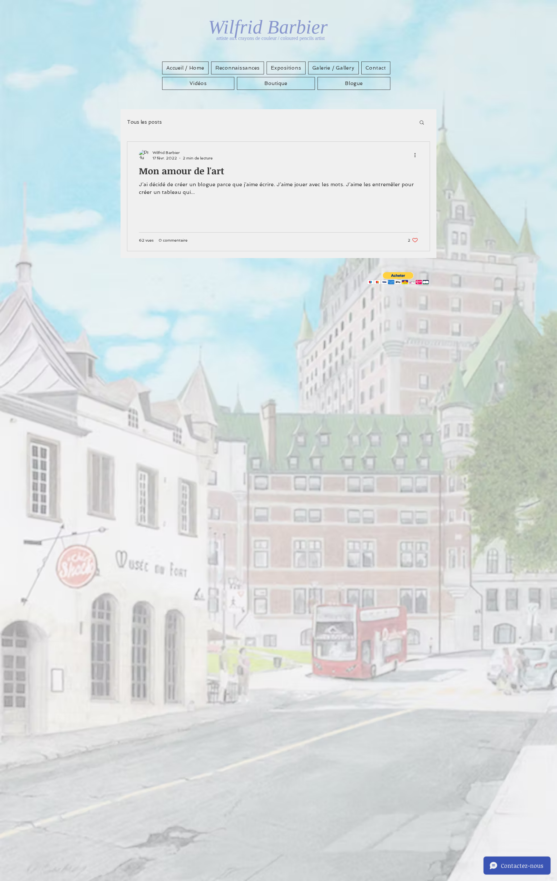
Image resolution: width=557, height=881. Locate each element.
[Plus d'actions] (417, 155)
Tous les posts (144, 122)
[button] (422, 123)
